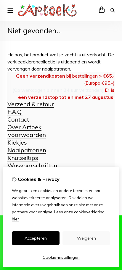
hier (15, 219)
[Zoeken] (112, 10)
